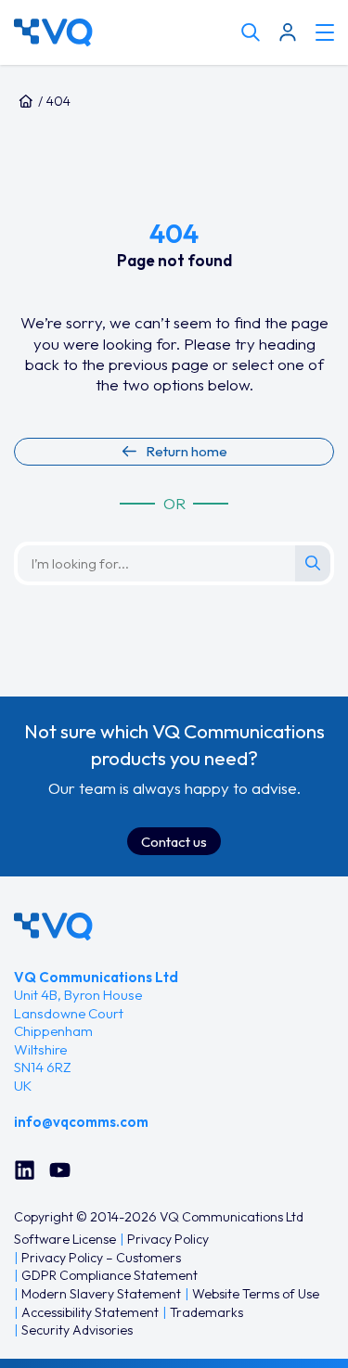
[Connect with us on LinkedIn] (24, 1170)
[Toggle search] (250, 32)
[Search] (312, 563)
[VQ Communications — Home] (123, 32)
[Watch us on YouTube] (60, 1170)
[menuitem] (65, 1240)
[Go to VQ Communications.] (26, 101)
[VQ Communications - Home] (53, 926)
